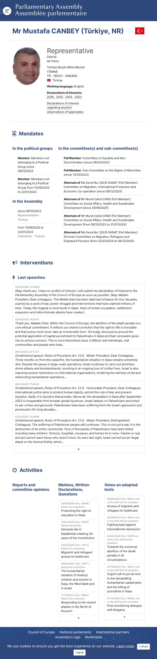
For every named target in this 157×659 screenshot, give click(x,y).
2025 (59, 97)
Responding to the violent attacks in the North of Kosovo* (78, 603)
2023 (78, 97)
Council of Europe (41, 632)
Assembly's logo (67, 637)
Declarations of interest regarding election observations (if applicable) (65, 107)
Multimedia (93, 637)
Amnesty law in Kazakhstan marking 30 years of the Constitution (78, 530)
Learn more (125, 646)
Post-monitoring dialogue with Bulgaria (124, 604)
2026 (50, 97)
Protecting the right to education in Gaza (76, 509)
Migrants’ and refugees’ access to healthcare (77, 551)
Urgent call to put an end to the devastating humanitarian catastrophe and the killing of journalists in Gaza (124, 579)
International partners (112, 632)
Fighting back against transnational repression (123, 523)
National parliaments (75, 632)
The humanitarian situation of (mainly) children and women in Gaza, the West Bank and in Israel (77, 576)
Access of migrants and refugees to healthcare (123, 504)
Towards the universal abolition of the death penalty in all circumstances (123, 548)
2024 (68, 97)
